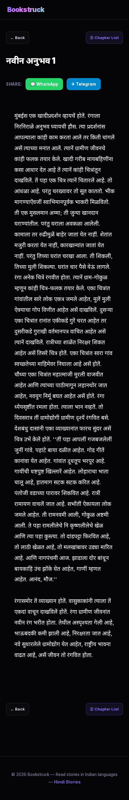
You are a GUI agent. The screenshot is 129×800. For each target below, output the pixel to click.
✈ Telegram (83, 84)
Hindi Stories (67, 782)
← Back (17, 37)
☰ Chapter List (104, 37)
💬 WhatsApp (44, 84)
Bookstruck (25, 9)
